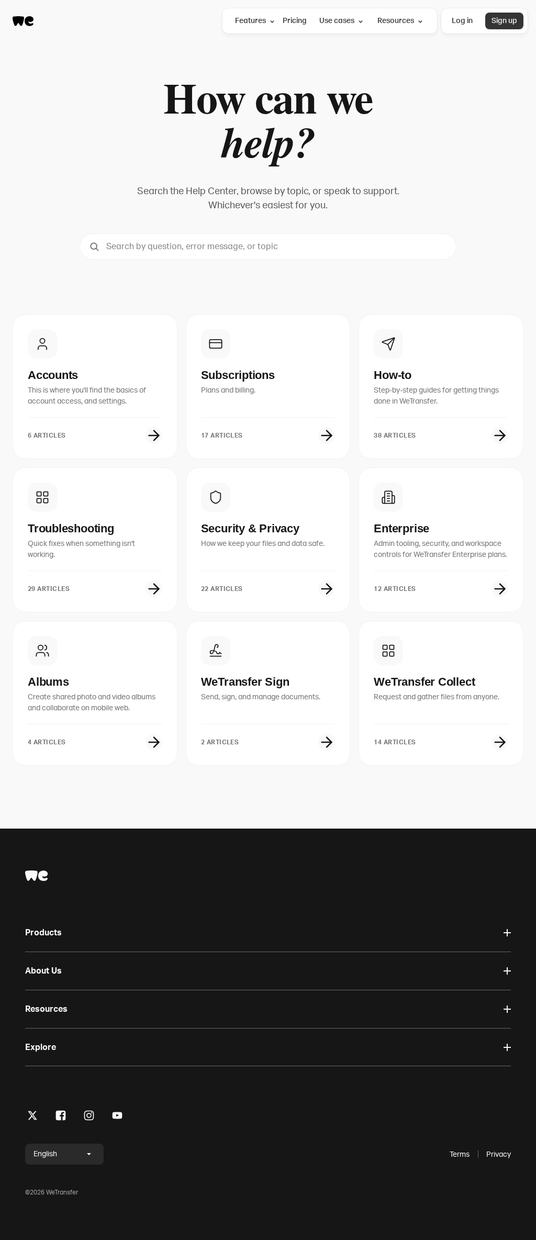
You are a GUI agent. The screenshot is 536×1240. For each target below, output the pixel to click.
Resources (395, 20)
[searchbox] (268, 246)
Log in (462, 20)
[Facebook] (60, 1117)
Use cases (336, 20)
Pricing (295, 20)
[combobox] (268, 246)
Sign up (504, 20)
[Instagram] (89, 1117)
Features (250, 20)
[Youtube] (117, 1117)
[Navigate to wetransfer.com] (36, 875)
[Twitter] (32, 1117)
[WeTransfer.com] (23, 20)
